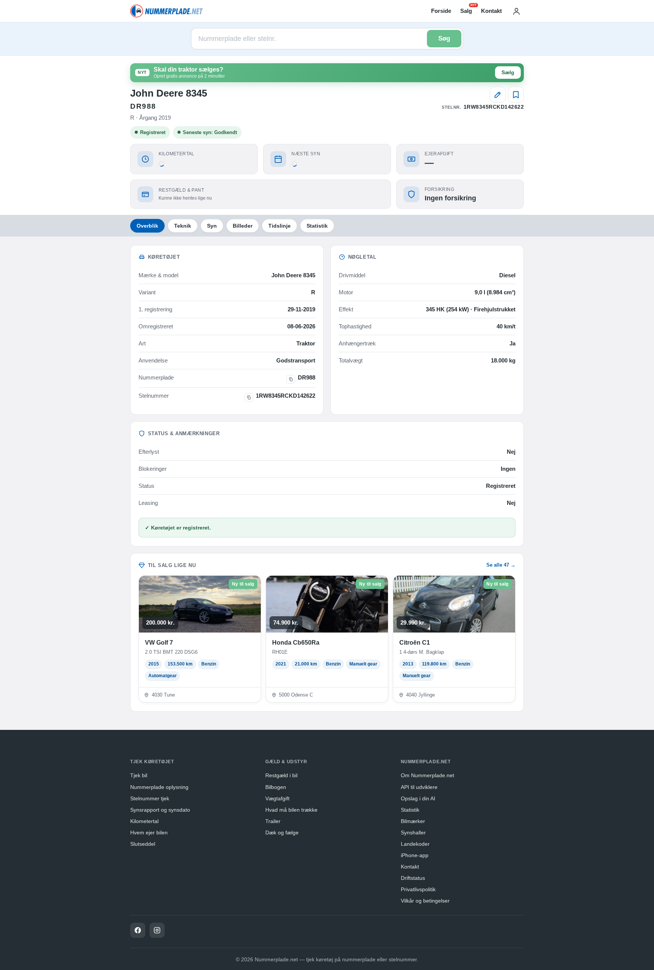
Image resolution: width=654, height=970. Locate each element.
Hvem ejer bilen (149, 832)
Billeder (242, 226)
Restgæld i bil (281, 775)
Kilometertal (144, 821)
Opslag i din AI (418, 798)
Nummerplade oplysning (159, 787)
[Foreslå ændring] (498, 95)
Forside (441, 11)
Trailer (272, 821)
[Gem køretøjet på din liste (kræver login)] (516, 95)
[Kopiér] (291, 379)
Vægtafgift (277, 798)
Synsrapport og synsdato (160, 810)
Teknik (182, 226)
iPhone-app (414, 855)
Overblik (147, 226)
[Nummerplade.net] (166, 11)
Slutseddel (142, 844)
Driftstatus (413, 878)
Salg (466, 10)
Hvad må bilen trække (291, 810)
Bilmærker (413, 821)
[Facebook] (137, 930)
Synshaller (413, 832)
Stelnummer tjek (149, 798)
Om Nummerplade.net (427, 775)
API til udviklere (419, 787)
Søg (444, 38)
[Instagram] (157, 930)
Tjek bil (138, 775)
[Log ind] (516, 11)
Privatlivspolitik (418, 889)
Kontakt (491, 11)
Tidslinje (279, 226)
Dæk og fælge (282, 832)
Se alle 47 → (500, 565)
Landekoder (415, 844)
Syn (212, 226)
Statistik (317, 226)
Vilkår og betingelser (425, 901)
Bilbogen (275, 787)
